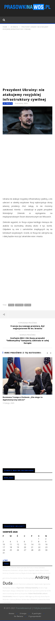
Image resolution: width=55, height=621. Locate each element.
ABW (27, 596)
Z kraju (23, 613)
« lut (5, 560)
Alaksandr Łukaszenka (38, 599)
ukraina (19, 305)
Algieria (35, 573)
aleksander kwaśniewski (34, 584)
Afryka (21, 570)
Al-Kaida (29, 573)
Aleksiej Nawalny (31, 588)
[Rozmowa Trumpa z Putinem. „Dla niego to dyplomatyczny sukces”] (27, 376)
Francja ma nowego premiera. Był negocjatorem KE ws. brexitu (27, 326)
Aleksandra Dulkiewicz (10, 570)
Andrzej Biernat (41, 591)
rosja (11, 305)
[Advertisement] (27, 59)
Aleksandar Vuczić (22, 591)
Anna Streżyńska (11, 578)
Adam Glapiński (29, 570)
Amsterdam (26, 599)
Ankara (13, 588)
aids (14, 584)
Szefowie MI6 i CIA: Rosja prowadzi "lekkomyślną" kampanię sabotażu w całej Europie (27, 339)
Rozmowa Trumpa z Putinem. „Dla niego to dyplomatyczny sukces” (23, 398)
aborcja (32, 591)
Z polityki (36, 613)
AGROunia (41, 573)
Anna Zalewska (39, 568)
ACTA (49, 591)
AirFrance (30, 568)
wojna (28, 305)
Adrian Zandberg (24, 578)
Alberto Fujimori (19, 596)
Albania (13, 568)
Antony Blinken (15, 599)
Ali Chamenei (21, 584)
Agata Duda (7, 568)
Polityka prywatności (42, 608)
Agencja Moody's (35, 596)
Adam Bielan (44, 570)
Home (5, 27)
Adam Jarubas (21, 568)
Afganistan (20, 588)
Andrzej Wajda (20, 573)
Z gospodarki (35, 616)
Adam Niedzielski (35, 593)
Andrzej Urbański (9, 573)
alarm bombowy (8, 593)
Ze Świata (14, 27)
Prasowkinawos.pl (23, 608)
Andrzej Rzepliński (21, 593)
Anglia (32, 578)
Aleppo (13, 591)
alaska (37, 570)
